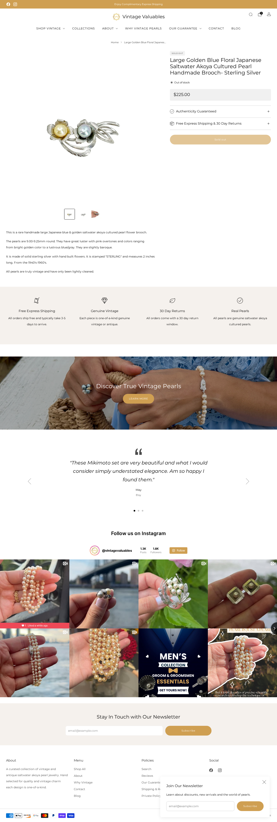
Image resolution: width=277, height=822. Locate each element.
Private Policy (151, 796)
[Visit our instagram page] (15, 4)
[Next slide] (152, 128)
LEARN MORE (138, 398)
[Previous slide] (14, 128)
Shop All (80, 769)
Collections (83, 28)
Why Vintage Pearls (143, 28)
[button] (134, 511)
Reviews (147, 776)
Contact (216, 28)
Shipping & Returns (155, 789)
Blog (236, 28)
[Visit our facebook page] (8, 4)
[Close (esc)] (264, 782)
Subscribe (250, 806)
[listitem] (138, 4)
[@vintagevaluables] (95, 550)
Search (146, 769)
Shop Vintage (48, 28)
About (108, 28)
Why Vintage (83, 782)
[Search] (251, 14)
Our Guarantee (183, 28)
